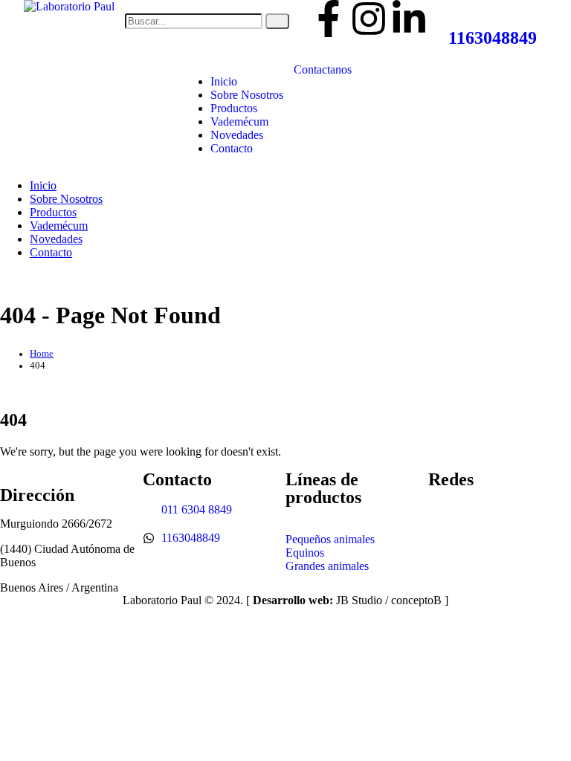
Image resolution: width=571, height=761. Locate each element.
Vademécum (239, 121)
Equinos (305, 552)
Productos (233, 108)
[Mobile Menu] (383, 69)
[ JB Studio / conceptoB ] (347, 600)
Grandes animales (327, 566)
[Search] (277, 21)
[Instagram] (368, 18)
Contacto (231, 148)
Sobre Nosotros (246, 94)
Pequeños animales (330, 539)
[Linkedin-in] (409, 18)
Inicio (223, 81)
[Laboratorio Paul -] (69, 6)
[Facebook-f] (328, 18)
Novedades (236, 135)
